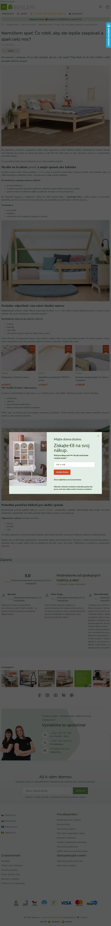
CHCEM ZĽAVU (62, 472)
